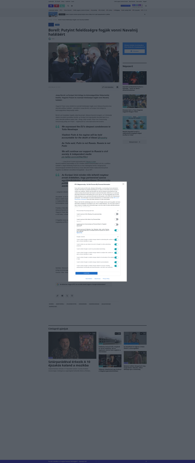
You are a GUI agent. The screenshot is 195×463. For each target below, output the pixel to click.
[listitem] (97, 210)
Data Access (97, 278)
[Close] (123, 184)
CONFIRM (86, 273)
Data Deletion (89, 278)
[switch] (116, 214)
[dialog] (97, 232)
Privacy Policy (106, 278)
